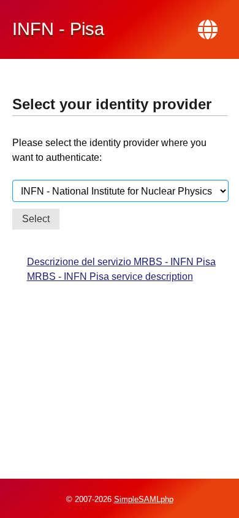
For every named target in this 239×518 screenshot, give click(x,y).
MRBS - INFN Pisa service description (110, 276)
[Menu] (207, 29)
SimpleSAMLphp (143, 499)
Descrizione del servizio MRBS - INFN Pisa (121, 262)
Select (36, 219)
